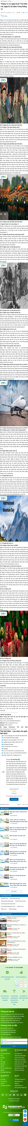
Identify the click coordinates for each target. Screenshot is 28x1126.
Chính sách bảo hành (20, 1060)
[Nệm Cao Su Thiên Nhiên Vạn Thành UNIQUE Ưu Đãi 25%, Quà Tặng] (3, 935)
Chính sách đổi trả (19, 1064)
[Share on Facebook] (21, 12)
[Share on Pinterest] (27, 804)
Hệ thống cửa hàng (5, 1085)
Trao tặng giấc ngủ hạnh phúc (8, 1032)
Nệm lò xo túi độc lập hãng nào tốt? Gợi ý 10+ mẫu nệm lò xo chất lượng (18, 844)
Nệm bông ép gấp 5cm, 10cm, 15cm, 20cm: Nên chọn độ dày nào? (18, 884)
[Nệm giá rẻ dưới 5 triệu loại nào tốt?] (4, 812)
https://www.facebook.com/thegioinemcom (12, 750)
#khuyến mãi (4, 898)
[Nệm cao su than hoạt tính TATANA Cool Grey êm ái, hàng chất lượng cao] (3, 919)
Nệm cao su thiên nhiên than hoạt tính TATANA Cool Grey (16, 917)
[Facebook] (6, 1095)
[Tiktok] (10, 1095)
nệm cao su (24, 706)
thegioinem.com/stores (17, 1022)
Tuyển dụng (3, 1081)
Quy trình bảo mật (19, 1068)
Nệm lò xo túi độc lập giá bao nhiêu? (18, 876)
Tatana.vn (17, 1083)
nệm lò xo (3, 708)
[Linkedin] (21, 1095)
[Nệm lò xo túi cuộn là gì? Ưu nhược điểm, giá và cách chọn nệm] (4, 860)
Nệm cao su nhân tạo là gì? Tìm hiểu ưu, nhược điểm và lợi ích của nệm (18, 828)
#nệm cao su (20, 906)
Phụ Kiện (3, 1062)
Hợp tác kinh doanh (19, 1057)
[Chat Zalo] (25, 1111)
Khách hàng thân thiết (20, 1055)
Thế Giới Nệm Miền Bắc (21, 1087)
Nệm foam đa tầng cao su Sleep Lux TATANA (16, 925)
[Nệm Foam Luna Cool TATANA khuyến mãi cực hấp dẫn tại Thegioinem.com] (3, 959)
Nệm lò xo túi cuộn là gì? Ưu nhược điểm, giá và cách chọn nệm (18, 860)
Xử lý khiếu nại (18, 1053)
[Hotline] (25, 1119)
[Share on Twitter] (23, 12)
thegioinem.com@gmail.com (14, 755)
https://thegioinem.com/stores (8, 729)
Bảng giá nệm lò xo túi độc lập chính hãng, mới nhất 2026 (18, 852)
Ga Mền (2, 1057)
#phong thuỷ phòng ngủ (7, 901)
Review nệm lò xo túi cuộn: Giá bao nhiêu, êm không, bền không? (18, 868)
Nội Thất (3, 1064)
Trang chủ (4, 1)
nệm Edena (22, 708)
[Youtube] (13, 1095)
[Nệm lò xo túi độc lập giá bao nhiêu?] (4, 876)
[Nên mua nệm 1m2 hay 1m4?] (4, 836)
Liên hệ (2, 1083)
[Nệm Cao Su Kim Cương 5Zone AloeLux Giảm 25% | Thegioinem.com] (3, 943)
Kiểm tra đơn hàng (19, 1070)
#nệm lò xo (4, 909)
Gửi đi (14, 1046)
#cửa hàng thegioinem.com (8, 906)
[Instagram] (17, 1095)
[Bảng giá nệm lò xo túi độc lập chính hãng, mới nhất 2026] (4, 852)
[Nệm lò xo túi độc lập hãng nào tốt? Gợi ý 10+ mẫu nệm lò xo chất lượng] (4, 844)
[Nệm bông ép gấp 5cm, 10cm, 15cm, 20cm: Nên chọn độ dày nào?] (4, 884)
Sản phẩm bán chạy (6, 1072)
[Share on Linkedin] (25, 12)
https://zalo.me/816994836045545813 (10, 721)
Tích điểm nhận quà (6, 1034)
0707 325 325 (20, 740)
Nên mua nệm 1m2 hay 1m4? (18, 835)
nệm (17, 706)
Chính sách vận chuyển (20, 1062)
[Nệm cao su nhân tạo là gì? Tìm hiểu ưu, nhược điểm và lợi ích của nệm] (4, 828)
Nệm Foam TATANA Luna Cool (15, 957)
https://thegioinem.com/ (11, 723)
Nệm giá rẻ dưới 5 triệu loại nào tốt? (18, 812)
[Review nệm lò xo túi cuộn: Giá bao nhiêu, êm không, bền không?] (4, 868)
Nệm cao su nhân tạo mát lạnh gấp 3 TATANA (16, 949)
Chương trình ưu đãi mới (7, 1028)
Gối (1, 1060)
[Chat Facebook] (25, 1115)
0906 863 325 (19, 742)
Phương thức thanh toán (21, 1066)
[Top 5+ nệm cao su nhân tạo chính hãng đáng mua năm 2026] (4, 820)
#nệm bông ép (12, 909)
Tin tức (9, 1)
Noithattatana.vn (19, 1085)
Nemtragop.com (19, 1081)
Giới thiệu (3, 1079)
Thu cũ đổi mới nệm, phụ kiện (8, 1030)
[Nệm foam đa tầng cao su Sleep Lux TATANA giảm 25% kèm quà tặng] (3, 927)
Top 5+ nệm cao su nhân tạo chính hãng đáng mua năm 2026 (18, 820)
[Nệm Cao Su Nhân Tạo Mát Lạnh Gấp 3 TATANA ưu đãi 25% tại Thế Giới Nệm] (3, 951)
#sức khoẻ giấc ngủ (15, 898)
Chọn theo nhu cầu (5, 1053)
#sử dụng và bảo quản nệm (8, 903)
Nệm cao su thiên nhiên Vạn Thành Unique (16, 933)
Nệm (2, 1055)
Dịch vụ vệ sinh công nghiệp (6, 1069)
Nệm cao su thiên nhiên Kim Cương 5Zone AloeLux (16, 941)
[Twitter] (25, 1095)
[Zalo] (2, 1095)
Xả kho (2, 1066)
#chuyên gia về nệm (20, 901)
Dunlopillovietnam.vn (20, 1079)
